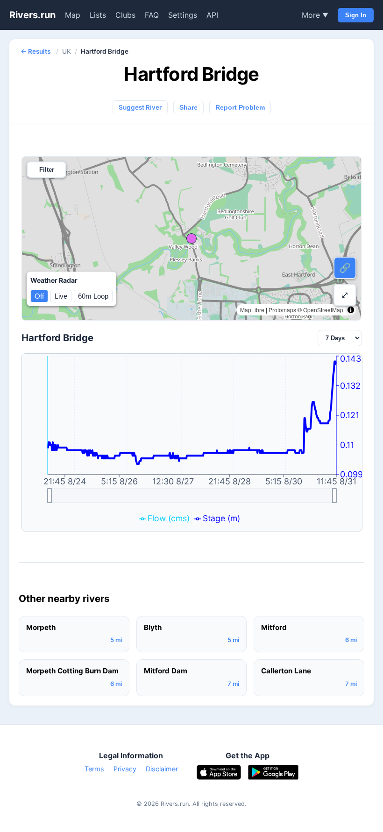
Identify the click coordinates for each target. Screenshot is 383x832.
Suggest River (140, 107)
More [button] (315, 15)
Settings (182, 15)
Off (39, 296)
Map (72, 15)
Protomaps (282, 310)
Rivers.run (32, 15)
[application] (192, 442)
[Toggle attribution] (350, 309)
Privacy (124, 769)
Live (61, 296)
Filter (46, 169)
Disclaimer (162, 769)
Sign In (355, 15)
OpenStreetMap (323, 310)
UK (66, 51)
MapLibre (252, 310)
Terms (94, 769)
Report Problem (240, 107)
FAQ (152, 15)
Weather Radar (54, 280)
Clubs (125, 15)
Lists (98, 15)
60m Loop (93, 296)
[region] (191, 238)
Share (188, 107)
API (212, 15)
